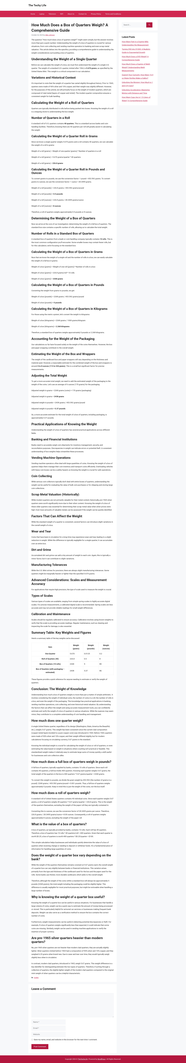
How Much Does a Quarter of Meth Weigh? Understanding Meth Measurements (136, 67)
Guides (36, 978)
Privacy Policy (96, 14)
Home (33, 14)
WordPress (101, 1059)
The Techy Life (37, 5)
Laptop (41, 14)
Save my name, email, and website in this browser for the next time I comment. (65, 1040)
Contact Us (83, 14)
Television (52, 14)
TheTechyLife (83, 1059)
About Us (71, 14)
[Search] (149, 24)
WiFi (61, 14)
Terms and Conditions (113, 14)
